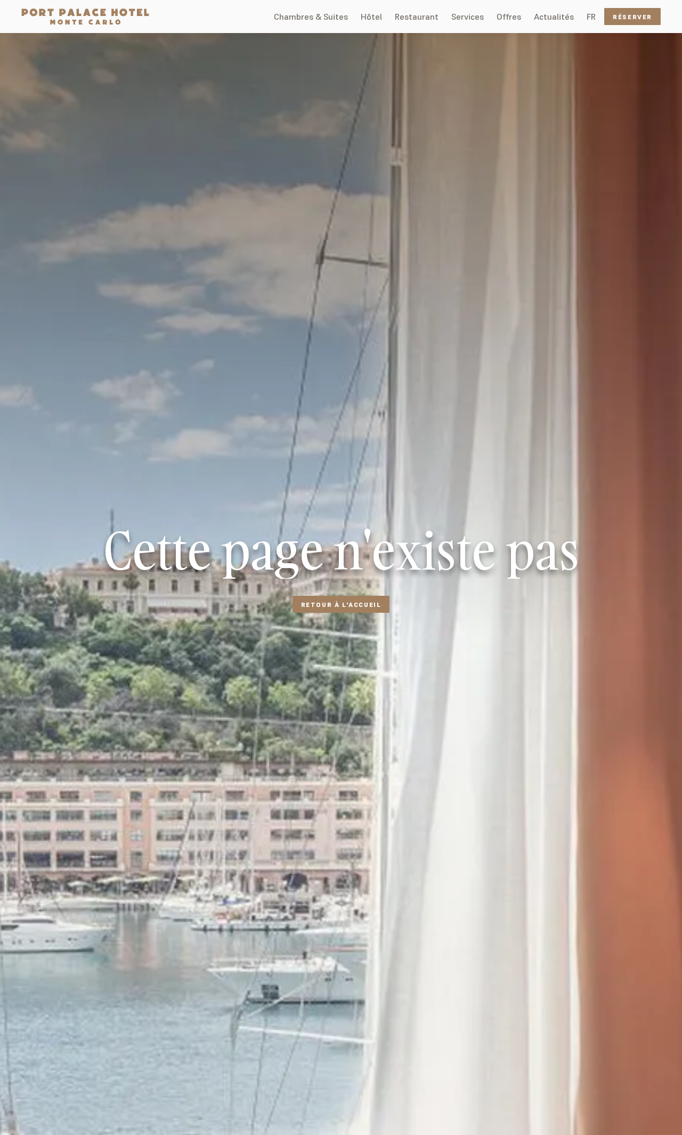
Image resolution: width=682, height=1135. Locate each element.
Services (467, 16)
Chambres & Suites (311, 16)
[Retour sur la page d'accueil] (85, 16)
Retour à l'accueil (341, 605)
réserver (632, 17)
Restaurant (417, 16)
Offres (509, 16)
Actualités (554, 16)
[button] (591, 16)
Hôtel (371, 16)
